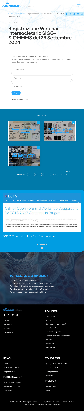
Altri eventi (49, 375)
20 (53, 174)
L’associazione (50, 316)
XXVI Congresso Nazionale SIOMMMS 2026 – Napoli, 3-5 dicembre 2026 (24, 156)
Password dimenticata (19, 99)
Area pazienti (8, 332)
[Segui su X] (8, 315)
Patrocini (49, 339)
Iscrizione (7, 328)
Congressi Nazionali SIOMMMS (56, 364)
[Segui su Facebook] (4, 315)
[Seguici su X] (74, 14)
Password (17, 78)
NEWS (6, 364)
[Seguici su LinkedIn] (66, 14)
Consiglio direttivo (52, 328)
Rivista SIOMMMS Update (12, 383)
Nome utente (19, 69)
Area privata (8, 324)
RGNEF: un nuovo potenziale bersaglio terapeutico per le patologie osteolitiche (60, 131)
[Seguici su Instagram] (82, 14)
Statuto (48, 320)
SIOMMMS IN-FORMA (11, 368)
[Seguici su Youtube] (78, 14)
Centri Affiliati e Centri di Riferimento (58, 336)
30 (56, 174)
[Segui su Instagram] (16, 315)
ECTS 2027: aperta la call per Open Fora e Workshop (29, 236)
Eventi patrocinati (52, 372)
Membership (50, 343)
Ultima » (66, 173)
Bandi (48, 390)
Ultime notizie (42, 115)
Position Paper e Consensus (13, 386)
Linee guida (8, 390)
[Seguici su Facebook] (70, 14)
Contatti (6, 321)
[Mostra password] (70, 81)
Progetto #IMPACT (10, 372)
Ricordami (18, 86)
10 (49, 174)
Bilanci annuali (50, 347)
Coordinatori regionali (53, 332)
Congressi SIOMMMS (53, 368)
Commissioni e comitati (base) (56, 324)
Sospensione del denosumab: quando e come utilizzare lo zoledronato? (24, 131)
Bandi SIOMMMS (51, 386)
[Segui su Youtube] (12, 315)
